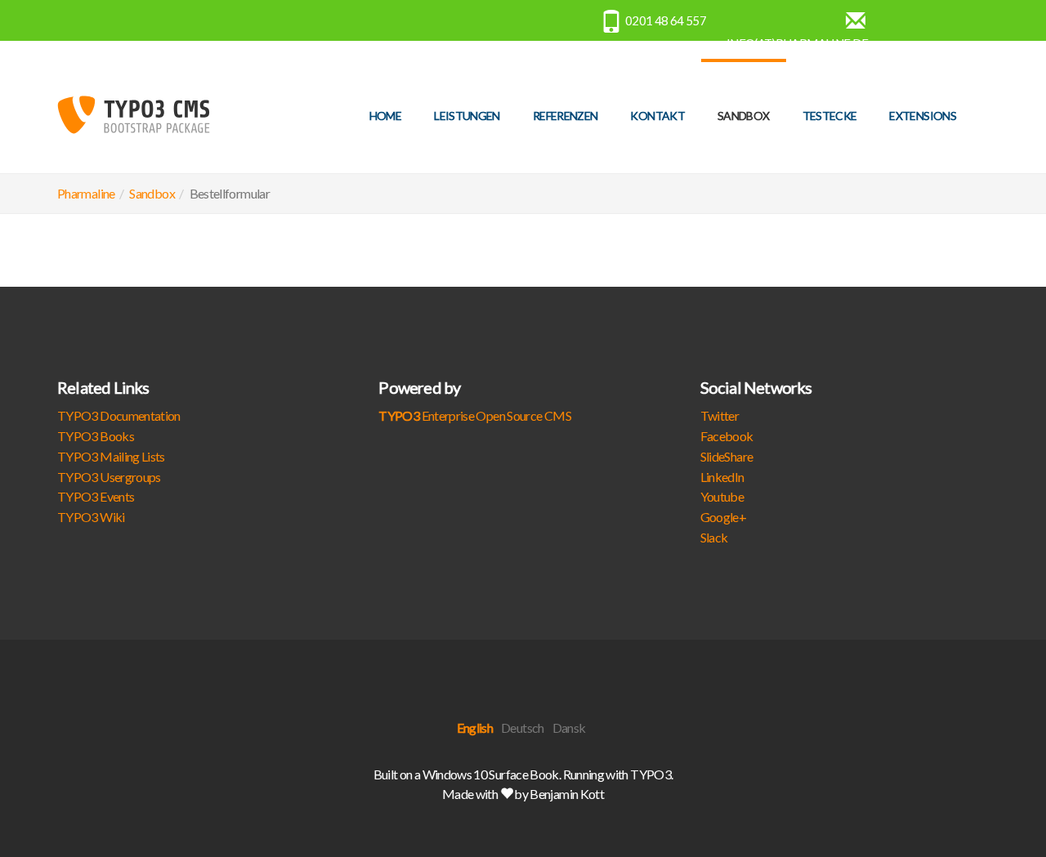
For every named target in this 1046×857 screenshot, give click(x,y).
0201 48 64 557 (665, 20)
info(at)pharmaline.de (797, 43)
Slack (714, 537)
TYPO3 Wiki (91, 516)
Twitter (720, 415)
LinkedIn (722, 476)
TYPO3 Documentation (119, 415)
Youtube (722, 496)
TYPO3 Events (95, 496)
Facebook (726, 436)
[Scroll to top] (993, 804)
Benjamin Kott (567, 793)
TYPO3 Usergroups (109, 476)
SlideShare (726, 456)
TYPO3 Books (95, 436)
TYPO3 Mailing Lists (111, 456)
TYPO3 (650, 774)
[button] (743, 116)
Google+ (723, 516)
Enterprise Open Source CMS (474, 415)
